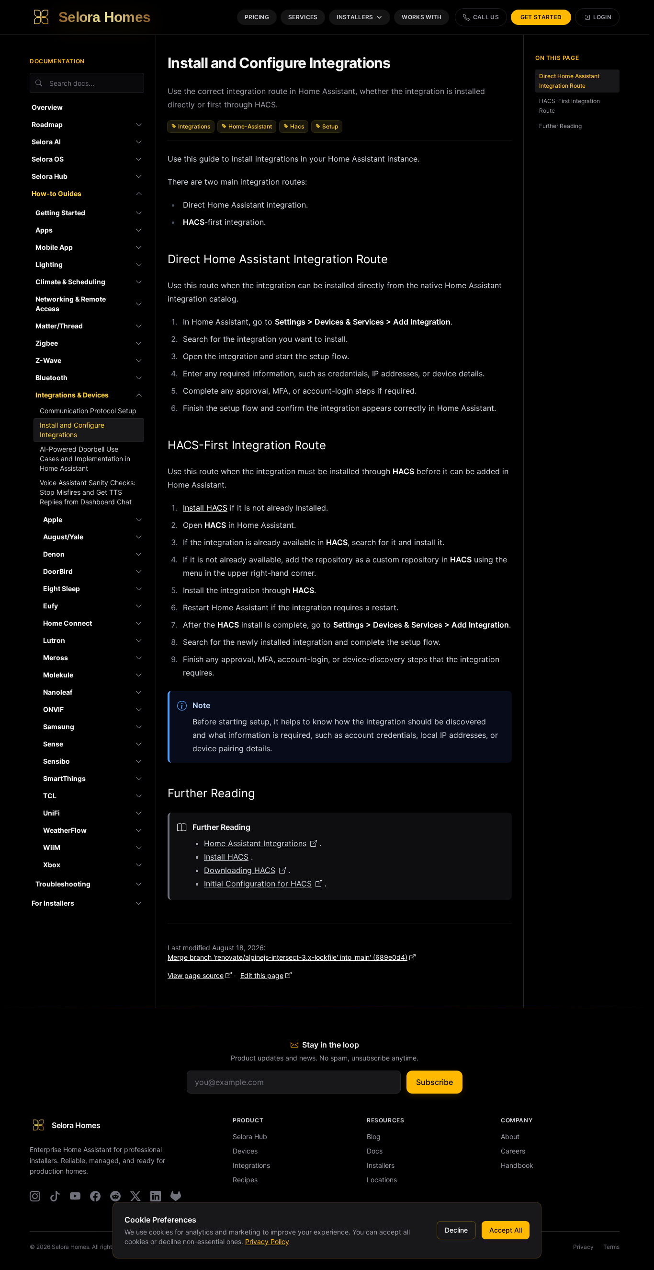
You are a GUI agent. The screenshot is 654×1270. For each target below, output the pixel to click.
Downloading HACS (239, 870)
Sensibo (56, 761)
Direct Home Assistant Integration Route (278, 259)
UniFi (51, 813)
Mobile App (54, 247)
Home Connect (67, 623)
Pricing (257, 17)
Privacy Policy (267, 1241)
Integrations (194, 126)
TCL (49, 796)
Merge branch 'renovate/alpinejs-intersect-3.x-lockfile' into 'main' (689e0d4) (287, 957)
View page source (196, 975)
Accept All (505, 1230)
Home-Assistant (250, 126)
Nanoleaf (57, 692)
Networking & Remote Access (70, 304)
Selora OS (48, 159)
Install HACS (205, 508)
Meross (55, 657)
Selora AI (46, 142)
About (510, 1136)
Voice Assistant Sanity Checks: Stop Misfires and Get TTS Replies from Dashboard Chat (87, 492)
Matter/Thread (59, 326)
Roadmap (47, 124)
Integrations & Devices (72, 395)
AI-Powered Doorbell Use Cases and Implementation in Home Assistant (85, 458)
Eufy (50, 606)
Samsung (58, 726)
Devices (245, 1151)
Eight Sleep (61, 588)
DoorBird (58, 571)
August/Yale (63, 537)
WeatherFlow (65, 830)
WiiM (51, 847)
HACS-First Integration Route (247, 445)
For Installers (53, 903)
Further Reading (211, 793)
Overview (47, 107)
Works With (421, 17)
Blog (374, 1136)
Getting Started (60, 213)
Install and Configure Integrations (72, 430)
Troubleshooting (62, 884)
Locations (382, 1180)
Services (302, 17)
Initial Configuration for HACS (258, 883)
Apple (52, 519)
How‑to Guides (56, 193)
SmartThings (64, 778)
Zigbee (46, 343)
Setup (330, 126)
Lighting (49, 264)
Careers (513, 1151)
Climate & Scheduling (70, 282)
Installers (355, 17)
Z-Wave (48, 360)
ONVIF (53, 709)
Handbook (517, 1165)
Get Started (541, 17)
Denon (54, 554)
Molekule (58, 675)
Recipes (245, 1180)
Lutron (54, 640)
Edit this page (261, 975)
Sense (53, 744)
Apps (44, 230)
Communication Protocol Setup (88, 411)
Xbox (51, 865)
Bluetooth (51, 377)
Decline (456, 1230)
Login (602, 17)
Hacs (297, 126)
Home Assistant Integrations (255, 843)
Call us (486, 17)
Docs (375, 1151)
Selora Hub (50, 176)
